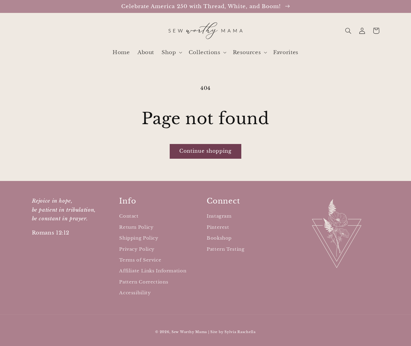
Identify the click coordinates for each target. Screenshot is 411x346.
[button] (171, 52)
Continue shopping (205, 151)
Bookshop (219, 238)
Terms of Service (140, 260)
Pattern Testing (225, 249)
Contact (128, 216)
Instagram (219, 216)
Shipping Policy (138, 238)
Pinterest (218, 227)
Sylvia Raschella (240, 332)
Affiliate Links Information (152, 271)
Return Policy (136, 227)
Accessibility (135, 292)
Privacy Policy (137, 249)
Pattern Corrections (143, 282)
